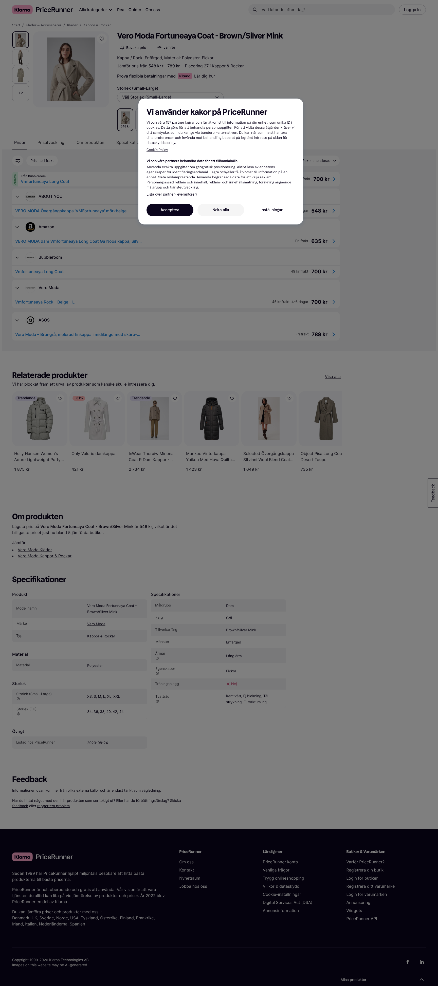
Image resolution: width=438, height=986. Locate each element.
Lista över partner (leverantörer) (171, 194)
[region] (220, 161)
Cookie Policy (157, 150)
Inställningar (271, 209)
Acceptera (169, 209)
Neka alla (220, 209)
